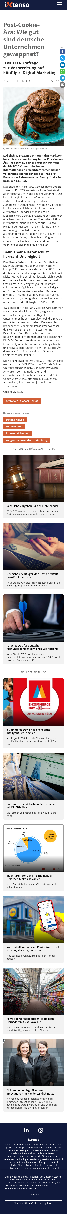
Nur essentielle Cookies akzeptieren (33, 1203)
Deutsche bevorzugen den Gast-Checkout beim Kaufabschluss (32, 575)
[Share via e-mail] (62, 85)
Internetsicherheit (18, 433)
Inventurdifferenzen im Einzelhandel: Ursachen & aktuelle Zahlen (29, 877)
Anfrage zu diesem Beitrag (22, 401)
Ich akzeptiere (33, 1194)
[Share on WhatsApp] (62, 71)
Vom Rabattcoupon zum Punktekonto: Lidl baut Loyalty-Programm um (33, 948)
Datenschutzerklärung (29, 1182)
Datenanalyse (15, 419)
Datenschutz (14, 426)
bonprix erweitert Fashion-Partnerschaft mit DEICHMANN (32, 805)
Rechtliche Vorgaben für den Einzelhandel (32, 506)
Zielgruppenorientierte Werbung (27, 440)
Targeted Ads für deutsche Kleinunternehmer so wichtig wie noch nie (32, 647)
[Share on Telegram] (62, 78)
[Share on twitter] (62, 58)
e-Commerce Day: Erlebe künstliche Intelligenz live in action (28, 731)
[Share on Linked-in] (62, 65)
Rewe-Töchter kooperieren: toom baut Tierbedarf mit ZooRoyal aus (30, 1020)
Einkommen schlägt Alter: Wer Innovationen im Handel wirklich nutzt (30, 1091)
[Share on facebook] (62, 51)
